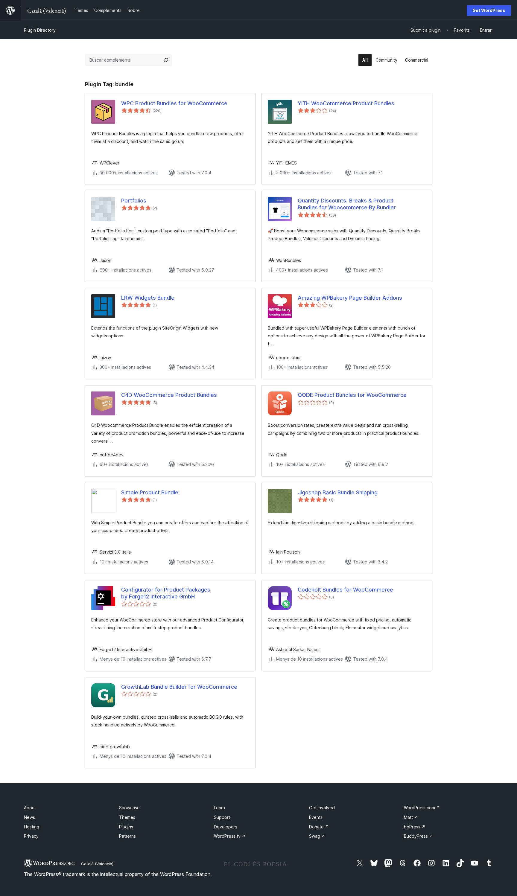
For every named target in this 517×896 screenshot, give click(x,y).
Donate (319, 826)
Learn (219, 807)
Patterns (127, 836)
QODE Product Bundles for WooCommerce (352, 395)
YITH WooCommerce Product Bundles (346, 103)
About (30, 807)
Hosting (31, 826)
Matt (411, 817)
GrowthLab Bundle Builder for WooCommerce (179, 687)
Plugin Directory (40, 30)
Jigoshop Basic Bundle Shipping (338, 492)
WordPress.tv (230, 836)
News (29, 817)
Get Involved (322, 807)
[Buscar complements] (166, 60)
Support (222, 817)
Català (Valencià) (97, 863)
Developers (225, 826)
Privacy (31, 836)
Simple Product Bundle (149, 492)
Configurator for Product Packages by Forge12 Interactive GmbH (165, 593)
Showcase (129, 807)
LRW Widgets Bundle (147, 298)
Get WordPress (488, 10)
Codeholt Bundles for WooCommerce (345, 589)
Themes (127, 817)
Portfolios (133, 200)
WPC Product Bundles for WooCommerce (174, 103)
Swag (317, 836)
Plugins (126, 826)
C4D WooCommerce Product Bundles (169, 395)
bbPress (414, 826)
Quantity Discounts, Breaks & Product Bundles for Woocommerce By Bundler (347, 204)
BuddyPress (418, 836)
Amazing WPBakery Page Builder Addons (350, 298)
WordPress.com (422, 807)
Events (316, 817)
